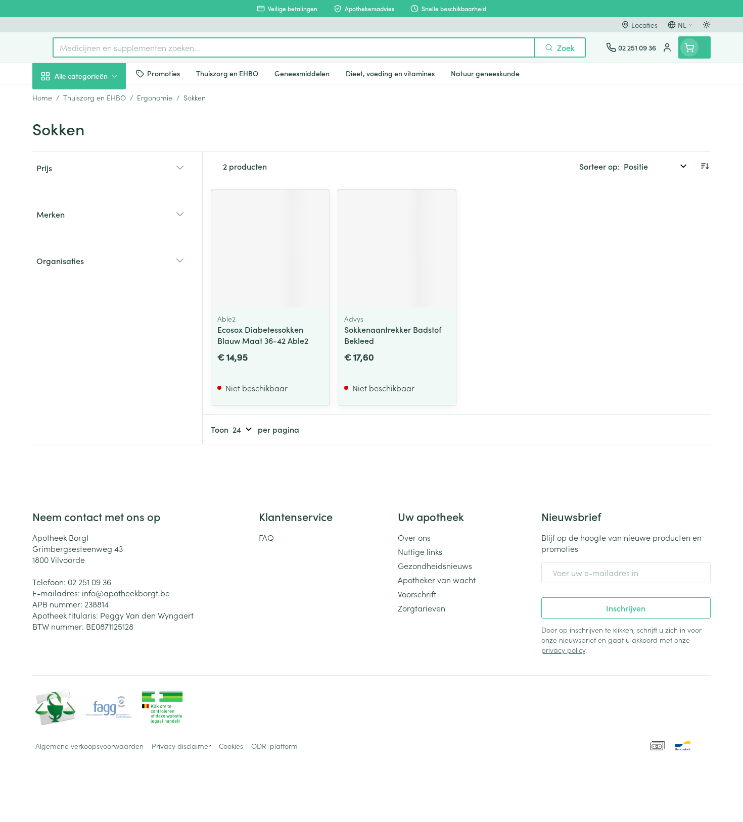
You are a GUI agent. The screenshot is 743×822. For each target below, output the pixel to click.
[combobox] (294, 47)
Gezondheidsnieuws (435, 565)
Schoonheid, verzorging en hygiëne (97, 130)
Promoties (58, 99)
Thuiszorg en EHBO (97, 292)
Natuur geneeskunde (97, 264)
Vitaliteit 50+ (97, 235)
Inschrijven (625, 607)
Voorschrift (417, 593)
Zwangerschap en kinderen (97, 203)
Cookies (231, 746)
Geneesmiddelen (97, 349)
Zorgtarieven (421, 607)
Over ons (414, 537)
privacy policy (563, 650)
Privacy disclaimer (181, 746)
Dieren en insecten (97, 321)
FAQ (266, 537)
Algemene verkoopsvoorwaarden (89, 746)
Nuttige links (420, 551)
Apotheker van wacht (437, 579)
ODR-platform (274, 746)
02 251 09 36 (89, 581)
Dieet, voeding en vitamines (97, 167)
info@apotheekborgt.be (126, 592)
